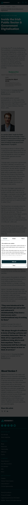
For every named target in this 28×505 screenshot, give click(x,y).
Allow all (14, 261)
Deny (14, 265)
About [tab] (22, 238)
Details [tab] (14, 238)
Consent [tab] (5, 238)
